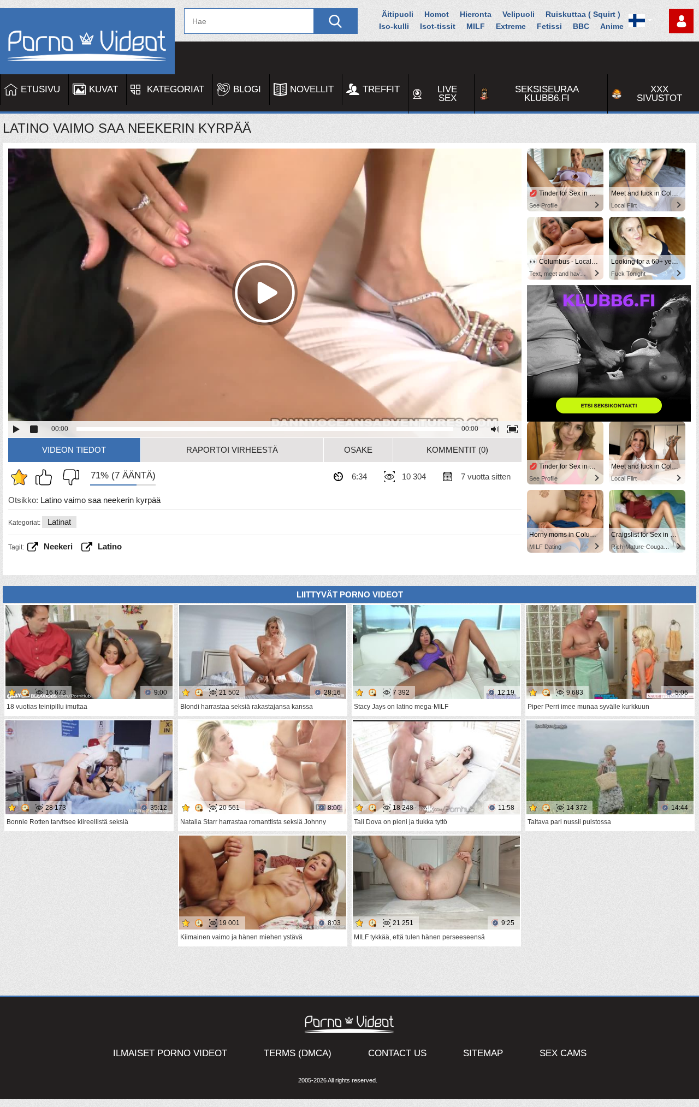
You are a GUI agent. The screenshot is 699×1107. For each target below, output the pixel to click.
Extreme (511, 26)
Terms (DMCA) (297, 1053)
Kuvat (103, 89)
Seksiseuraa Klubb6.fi (547, 93)
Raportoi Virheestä (232, 449)
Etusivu (40, 89)
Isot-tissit (437, 26)
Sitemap (483, 1053)
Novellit (312, 89)
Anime (612, 26)
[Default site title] (87, 41)
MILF (475, 26)
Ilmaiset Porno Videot (170, 1053)
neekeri (58, 546)
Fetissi (549, 26)
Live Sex (447, 93)
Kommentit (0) (457, 449)
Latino (110, 546)
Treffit (381, 89)
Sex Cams (563, 1053)
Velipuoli (518, 14)
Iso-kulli (394, 26)
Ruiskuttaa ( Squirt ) (583, 14)
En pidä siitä (68, 477)
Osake (358, 449)
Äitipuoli (397, 14)
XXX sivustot (659, 93)
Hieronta (475, 14)
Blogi (247, 89)
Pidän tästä (46, 477)
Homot (436, 14)
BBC (581, 26)
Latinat (59, 521)
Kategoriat (175, 89)
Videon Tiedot (74, 449)
